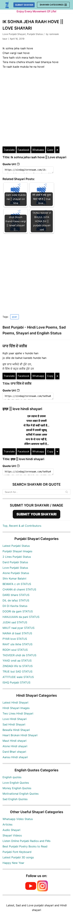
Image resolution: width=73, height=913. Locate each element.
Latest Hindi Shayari (15, 702)
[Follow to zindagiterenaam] (42, 890)
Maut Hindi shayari (14, 740)
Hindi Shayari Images (16, 708)
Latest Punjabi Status (16, 545)
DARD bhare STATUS (16, 595)
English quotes (12, 777)
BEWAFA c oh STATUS (17, 584)
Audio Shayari (11, 830)
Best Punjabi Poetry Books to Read (25, 846)
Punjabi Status (35, 34)
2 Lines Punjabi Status (17, 556)
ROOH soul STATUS (15, 649)
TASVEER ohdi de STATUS (19, 655)
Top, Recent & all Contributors (22, 525)
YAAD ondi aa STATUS (17, 660)
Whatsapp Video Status (18, 819)
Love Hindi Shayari (15, 719)
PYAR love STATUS (15, 638)
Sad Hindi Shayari (14, 724)
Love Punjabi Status (15, 567)
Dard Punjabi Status (15, 562)
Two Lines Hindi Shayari (18, 713)
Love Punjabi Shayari (14, 34)
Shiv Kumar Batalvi (14, 578)
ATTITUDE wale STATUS (18, 677)
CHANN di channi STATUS (19, 589)
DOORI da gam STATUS (18, 611)
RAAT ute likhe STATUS (17, 644)
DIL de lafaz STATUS (16, 600)
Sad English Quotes (15, 799)
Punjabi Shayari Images (17, 551)
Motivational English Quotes (21, 793)
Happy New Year (13, 863)
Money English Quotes (17, 788)
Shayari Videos (12, 835)
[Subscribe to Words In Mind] (30, 890)
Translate (9, 149)
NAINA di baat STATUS (17, 633)
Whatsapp (38, 149)
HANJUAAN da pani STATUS (21, 617)
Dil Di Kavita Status (15, 606)
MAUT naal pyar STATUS (18, 628)
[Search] (66, 492)
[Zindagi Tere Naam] (7, 5)
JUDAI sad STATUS (15, 622)
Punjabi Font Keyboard (17, 852)
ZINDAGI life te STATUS (18, 666)
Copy (50, 149)
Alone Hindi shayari (15, 746)
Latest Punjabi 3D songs (18, 857)
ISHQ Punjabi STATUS (16, 682)
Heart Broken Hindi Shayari (20, 735)
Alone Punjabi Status (16, 573)
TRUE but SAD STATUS (17, 671)
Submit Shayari (24, 5)
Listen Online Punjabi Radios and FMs (26, 841)
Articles (7, 824)
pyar (14, 316)
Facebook (23, 149)
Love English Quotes (16, 782)
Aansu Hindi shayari (15, 757)
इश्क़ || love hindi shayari (22, 409)
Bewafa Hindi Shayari (16, 730)
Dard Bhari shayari (14, 751)
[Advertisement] (36, 107)
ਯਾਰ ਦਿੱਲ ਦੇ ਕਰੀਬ (15, 346)
